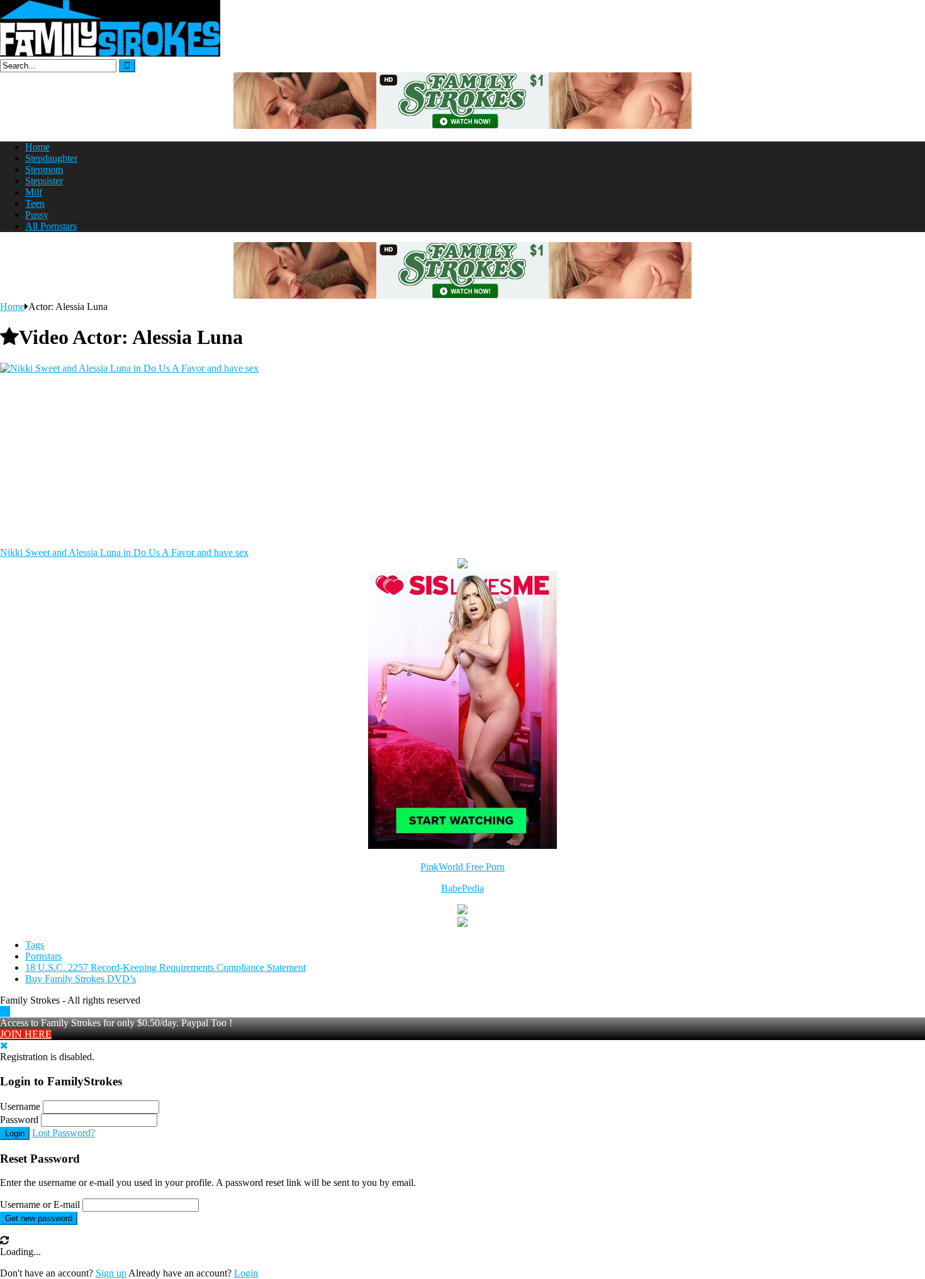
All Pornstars (51, 226)
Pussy (36, 214)
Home (37, 146)
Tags (34, 944)
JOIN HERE (26, 1034)
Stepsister (44, 180)
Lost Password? (63, 1132)
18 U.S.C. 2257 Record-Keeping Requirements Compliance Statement (165, 967)
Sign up (111, 1273)
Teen (35, 203)
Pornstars (43, 956)
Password (19, 1119)
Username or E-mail (40, 1204)
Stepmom (44, 169)
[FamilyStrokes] (110, 53)
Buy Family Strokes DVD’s (80, 978)
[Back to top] (5, 1011)
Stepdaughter (51, 158)
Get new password (38, 1218)
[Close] (4, 1045)
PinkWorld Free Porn (462, 866)
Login (15, 1133)
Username (20, 1106)
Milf (33, 192)
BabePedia (462, 888)
